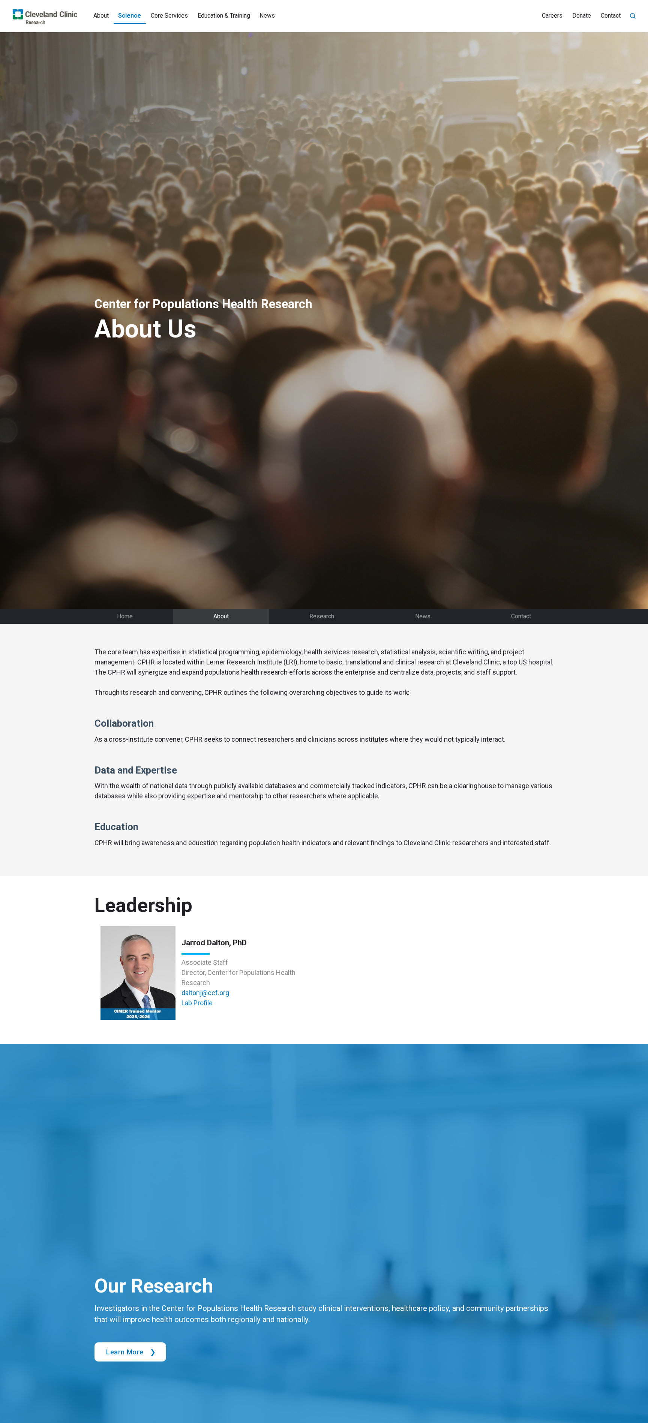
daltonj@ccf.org (205, 993)
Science (129, 15)
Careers (552, 15)
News (267, 15)
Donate (581, 15)
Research (321, 616)
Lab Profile (197, 1003)
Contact (611, 15)
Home (125, 616)
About (101, 15)
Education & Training (224, 15)
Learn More (125, 1352)
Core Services (169, 15)
